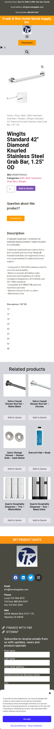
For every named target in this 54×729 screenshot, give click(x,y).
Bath (23, 115)
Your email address (14, 667)
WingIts (21, 118)
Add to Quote (26, 188)
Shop (17, 115)
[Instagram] (38, 577)
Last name (9, 659)
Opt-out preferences (18, 725)
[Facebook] (15, 577)
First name (9, 650)
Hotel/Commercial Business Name (22, 675)
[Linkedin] (23, 577)
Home (10, 115)
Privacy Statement (35, 725)
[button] (49, 693)
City (6, 683)
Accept (27, 719)
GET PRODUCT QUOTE (27, 539)
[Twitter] (30, 577)
